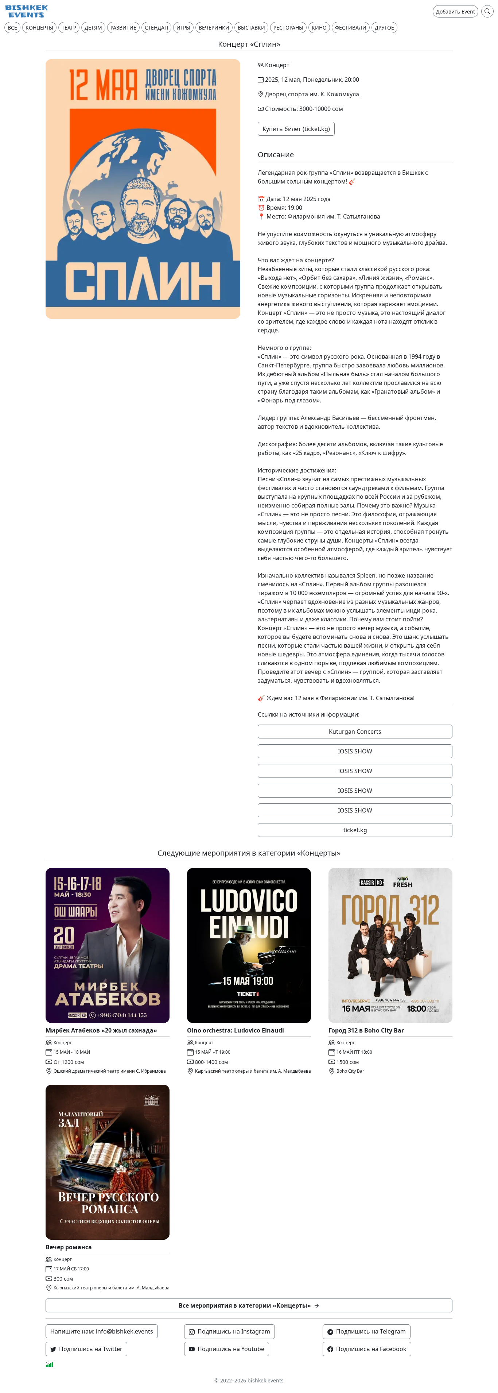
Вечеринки (214, 27)
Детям (93, 27)
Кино (319, 27)
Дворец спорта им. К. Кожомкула (312, 94)
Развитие (123, 27)
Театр (69, 27)
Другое (384, 27)
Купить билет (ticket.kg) (296, 129)
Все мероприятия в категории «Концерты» (249, 1305)
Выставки (251, 27)
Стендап (156, 27)
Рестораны (288, 27)
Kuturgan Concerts (355, 732)
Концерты (39, 27)
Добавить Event (455, 11)
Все (12, 27)
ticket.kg (355, 830)
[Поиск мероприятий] (487, 11)
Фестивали (350, 27)
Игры (183, 27)
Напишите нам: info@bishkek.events (101, 1331)
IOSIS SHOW (355, 751)
